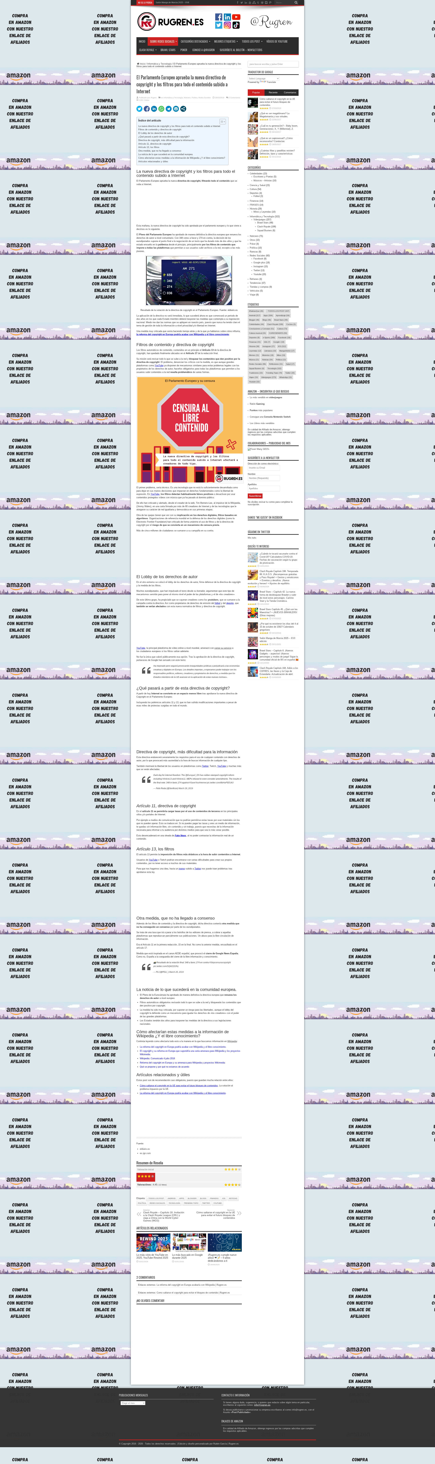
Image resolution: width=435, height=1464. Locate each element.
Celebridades (256, 173)
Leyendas (255, 351)
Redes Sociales (204, 98)
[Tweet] (139, 109)
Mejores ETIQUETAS (224, 41)
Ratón (257, 404)
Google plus (259, 262)
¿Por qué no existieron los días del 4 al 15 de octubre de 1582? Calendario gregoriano (279, 626)
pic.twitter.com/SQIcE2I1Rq (165, 966)
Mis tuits (252, 537)
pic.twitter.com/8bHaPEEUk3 (220, 782)
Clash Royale (146, 50)
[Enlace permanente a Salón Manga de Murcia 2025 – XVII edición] (253, 646)
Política (194, 98)
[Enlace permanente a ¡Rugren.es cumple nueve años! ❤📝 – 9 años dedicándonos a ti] (225, 1251)
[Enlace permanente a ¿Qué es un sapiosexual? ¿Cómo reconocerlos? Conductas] (253, 146)
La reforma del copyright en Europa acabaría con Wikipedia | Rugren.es (192, 1285)
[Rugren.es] (217, 29)
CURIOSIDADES (278, 333)
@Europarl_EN (192, 775)
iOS (223, 1198)
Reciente (273, 92)
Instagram (258, 266)
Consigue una (270, 417)
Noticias (233, 1198)
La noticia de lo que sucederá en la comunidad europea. (165, 154)
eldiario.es (145, 1149)
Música (254, 360)
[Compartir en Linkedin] (154, 109)
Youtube (217, 1203)
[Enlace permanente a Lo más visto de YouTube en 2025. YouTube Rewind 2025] (153, 1251)
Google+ (278, 342)
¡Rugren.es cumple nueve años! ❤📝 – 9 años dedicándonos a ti (222, 1257)
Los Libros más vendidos (262, 423)
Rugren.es (234, 1443)
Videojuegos (260, 219)
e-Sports (269, 338)
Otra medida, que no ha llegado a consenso (159, 150)
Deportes (254, 193)
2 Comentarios (234, 98)
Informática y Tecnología (159, 64)
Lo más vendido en (266, 397)
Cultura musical (257, 333)
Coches (291, 324)
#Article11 (181, 779)
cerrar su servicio (222, 648)
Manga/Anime (286, 351)
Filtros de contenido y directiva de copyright (159, 129)
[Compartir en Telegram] (169, 109)
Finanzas (214, 1198)
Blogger (192, 1198)
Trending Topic (191, 1203)
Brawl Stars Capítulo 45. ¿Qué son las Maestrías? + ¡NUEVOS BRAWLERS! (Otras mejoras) (279, 612)
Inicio (142, 41)
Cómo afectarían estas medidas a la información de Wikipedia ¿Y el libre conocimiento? (181, 158)
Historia (253, 208)
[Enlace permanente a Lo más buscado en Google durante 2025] (189, 1251)
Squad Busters (264, 230)
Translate (271, 82)
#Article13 (167, 779)
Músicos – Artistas (263, 180)
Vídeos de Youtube (277, 41)
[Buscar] (296, 2)
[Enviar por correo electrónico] (176, 109)
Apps (181, 1198)
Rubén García (220, 1443)
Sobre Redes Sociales (162, 41)
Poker (253, 244)
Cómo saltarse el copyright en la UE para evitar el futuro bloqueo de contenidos (215, 1214)
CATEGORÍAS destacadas (194, 41)
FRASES (254, 205)
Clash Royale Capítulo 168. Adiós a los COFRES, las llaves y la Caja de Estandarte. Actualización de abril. (279, 671)
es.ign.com (145, 1153)
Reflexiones (276, 364)
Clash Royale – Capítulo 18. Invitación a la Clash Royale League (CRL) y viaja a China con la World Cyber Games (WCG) (163, 1215)
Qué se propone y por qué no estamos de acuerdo (164, 1066)
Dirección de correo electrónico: (263, 463)
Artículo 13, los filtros (148, 147)
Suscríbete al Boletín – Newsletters (241, 50)
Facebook (258, 258)
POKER (183, 50)
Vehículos (254, 290)
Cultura (253, 189)
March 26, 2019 (186, 788)
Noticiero (187, 98)
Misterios (268, 355)
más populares (261, 410)
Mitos (281, 355)
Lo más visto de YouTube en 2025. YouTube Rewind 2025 (152, 1256)
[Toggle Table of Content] (221, 122)
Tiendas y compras (259, 287)
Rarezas (254, 251)
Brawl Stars (168, 50)
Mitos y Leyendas (262, 211)
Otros (252, 240)
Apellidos (252, 484)
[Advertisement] (189, 205)
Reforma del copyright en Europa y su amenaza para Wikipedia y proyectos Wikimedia (182, 1062)
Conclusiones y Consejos (261, 329)
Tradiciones (256, 373)
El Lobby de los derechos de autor (155, 133)
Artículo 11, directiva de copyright (154, 144)
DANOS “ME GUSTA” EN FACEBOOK (265, 517)
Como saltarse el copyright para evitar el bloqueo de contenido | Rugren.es (193, 1292)
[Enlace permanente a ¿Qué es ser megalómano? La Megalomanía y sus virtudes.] (253, 121)
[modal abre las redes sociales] (183, 109)
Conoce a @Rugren (203, 50)
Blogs (203, 1198)
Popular (256, 92)
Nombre (251, 474)
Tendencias (255, 283)
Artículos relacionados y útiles (153, 161)
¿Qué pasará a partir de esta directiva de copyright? (163, 136)
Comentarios (290, 92)
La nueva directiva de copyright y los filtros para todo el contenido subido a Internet (179, 126)
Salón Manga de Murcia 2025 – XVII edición (176, 2)
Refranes (254, 279)
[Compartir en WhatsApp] (161, 109)
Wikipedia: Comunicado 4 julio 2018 (157, 1058)
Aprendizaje (283, 315)
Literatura (270, 351)
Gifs (267, 342)
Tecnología (174, 1203)
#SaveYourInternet (197, 782)
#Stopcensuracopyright (220, 962)
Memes (254, 355)
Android (172, 1198)
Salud (290, 364)
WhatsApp (285, 377)
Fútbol (257, 196)
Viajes (253, 377)
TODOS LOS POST (251, 41)
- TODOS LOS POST (155, 1198)
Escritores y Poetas (263, 176)
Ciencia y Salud (257, 185)
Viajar (252, 294)
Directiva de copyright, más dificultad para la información (166, 140)
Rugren (154, 98)
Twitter (206, 1203)
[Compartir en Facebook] (147, 109)
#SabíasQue (256, 311)
